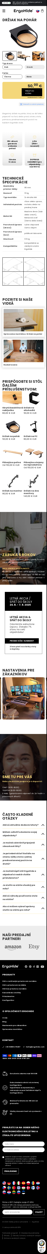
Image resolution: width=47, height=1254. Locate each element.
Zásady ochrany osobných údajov (27, 1235)
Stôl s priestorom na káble (14, 985)
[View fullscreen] (44, 680)
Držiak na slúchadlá (29, 409)
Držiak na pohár (11, 436)
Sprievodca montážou (12, 1029)
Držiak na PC (30, 436)
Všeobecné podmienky (30, 1233)
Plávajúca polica (11, 462)
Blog (4, 1022)
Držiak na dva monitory (31, 492)
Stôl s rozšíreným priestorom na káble (19, 981)
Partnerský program (10, 1233)
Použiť (39, 1212)
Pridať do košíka (29, 92)
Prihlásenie (10, 1171)
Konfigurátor (8, 1000)
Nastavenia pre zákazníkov (14, 1025)
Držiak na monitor (12, 491)
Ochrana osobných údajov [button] (15, 1238)
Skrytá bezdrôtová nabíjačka (12, 409)
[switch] (42, 1250)
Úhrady (7, 1235)
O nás (4, 1018)
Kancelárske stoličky (11, 993)
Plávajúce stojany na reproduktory (34, 463)
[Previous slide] (5, 56)
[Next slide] (41, 56)
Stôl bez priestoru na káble (14, 989)
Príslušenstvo (8, 996)
